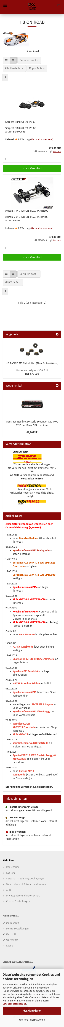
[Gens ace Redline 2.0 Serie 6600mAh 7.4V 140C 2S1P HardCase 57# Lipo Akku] (32, 403)
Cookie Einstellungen (18, 901)
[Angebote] (57, 334)
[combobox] (29, 60)
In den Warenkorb (32, 168)
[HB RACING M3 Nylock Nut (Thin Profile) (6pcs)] (32, 349)
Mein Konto (12, 922)
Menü (5, 5)
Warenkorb (12, 940)
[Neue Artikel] (57, 386)
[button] (6, 60)
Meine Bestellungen (17, 928)
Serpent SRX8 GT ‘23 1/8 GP (20, 121)
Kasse (9, 945)
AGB (8, 889)
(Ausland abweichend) (42, 139)
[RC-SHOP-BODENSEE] (32, 7)
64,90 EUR (32, 432)
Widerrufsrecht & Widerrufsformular (26, 884)
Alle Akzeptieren (32, 1010)
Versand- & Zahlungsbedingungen (25, 878)
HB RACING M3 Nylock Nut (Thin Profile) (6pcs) (32, 363)
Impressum (12, 867)
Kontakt (10, 872)
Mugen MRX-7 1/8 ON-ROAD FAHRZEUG (26, 210)
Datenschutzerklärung (14, 1004)
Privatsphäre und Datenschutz (23, 895)
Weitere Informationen (32, 1019)
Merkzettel (12, 934)
